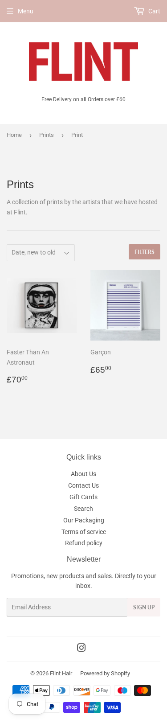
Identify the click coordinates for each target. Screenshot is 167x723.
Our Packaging (83, 520)
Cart (153, 11)
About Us (83, 473)
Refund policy (83, 542)
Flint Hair (61, 673)
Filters (144, 252)
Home (14, 134)
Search (83, 508)
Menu (25, 11)
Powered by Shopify (105, 673)
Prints (46, 134)
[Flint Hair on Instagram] (81, 649)
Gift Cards (83, 497)
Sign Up (144, 607)
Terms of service (83, 531)
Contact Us (83, 485)
